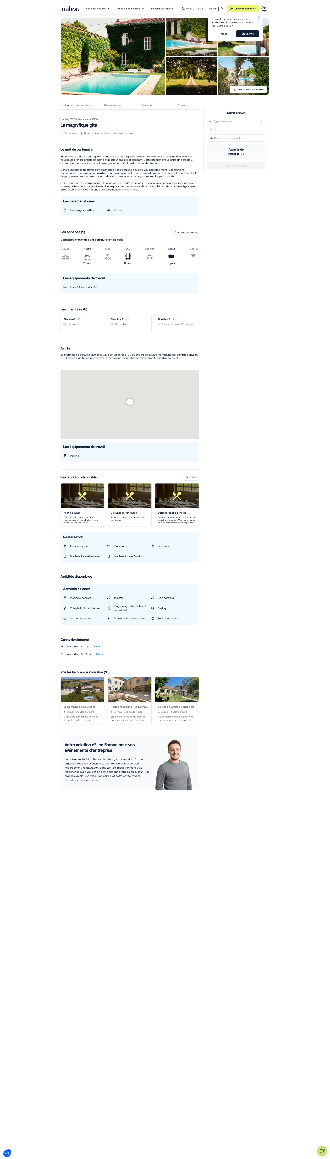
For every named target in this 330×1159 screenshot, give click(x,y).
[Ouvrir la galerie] (113, 56)
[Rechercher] (222, 8)
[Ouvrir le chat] (322, 1151)
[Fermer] (258, 17)
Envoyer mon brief (245, 8)
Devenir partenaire (162, 8)
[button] (7, 1153)
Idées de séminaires (128, 8)
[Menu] (264, 8)
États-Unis (247, 33)
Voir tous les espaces (186, 232)
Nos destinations (96, 8)
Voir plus (191, 477)
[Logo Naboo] (70, 8)
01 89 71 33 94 (194, 8)
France (223, 33)
